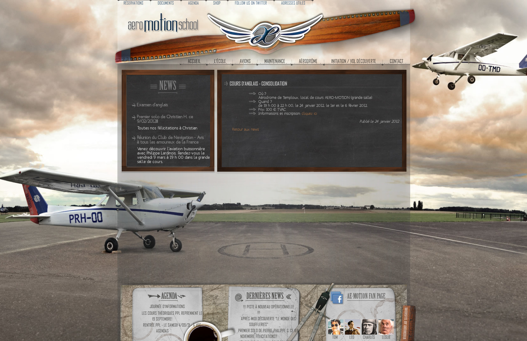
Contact (396, 61)
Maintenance (274, 61)
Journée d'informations (167, 306)
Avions (245, 61)
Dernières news (265, 296)
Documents (166, 2)
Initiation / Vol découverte (353, 61)
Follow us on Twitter (251, 2)
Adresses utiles (293, 2)
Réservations (133, 2)
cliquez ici (309, 114)
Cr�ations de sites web (407, 322)
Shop (216, 2)
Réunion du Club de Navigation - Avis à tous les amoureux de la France (170, 139)
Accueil (194, 61)
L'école (220, 61)
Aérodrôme (308, 61)
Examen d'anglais (152, 105)
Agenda (193, 2)
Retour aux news (245, 130)
